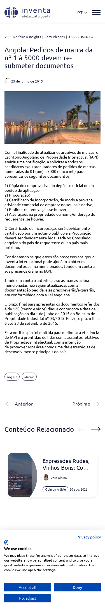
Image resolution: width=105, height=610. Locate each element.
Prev (81, 429)
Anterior (24, 403)
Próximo (81, 403)
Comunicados (55, 36)
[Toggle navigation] (96, 13)
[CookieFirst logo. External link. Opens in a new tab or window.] (6, 542)
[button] (82, 12)
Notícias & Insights (27, 36)
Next (96, 429)
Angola (12, 377)
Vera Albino (59, 477)
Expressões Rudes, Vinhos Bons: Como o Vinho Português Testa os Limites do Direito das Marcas (67, 464)
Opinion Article (55, 489)
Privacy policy (88, 536)
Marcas (29, 377)
